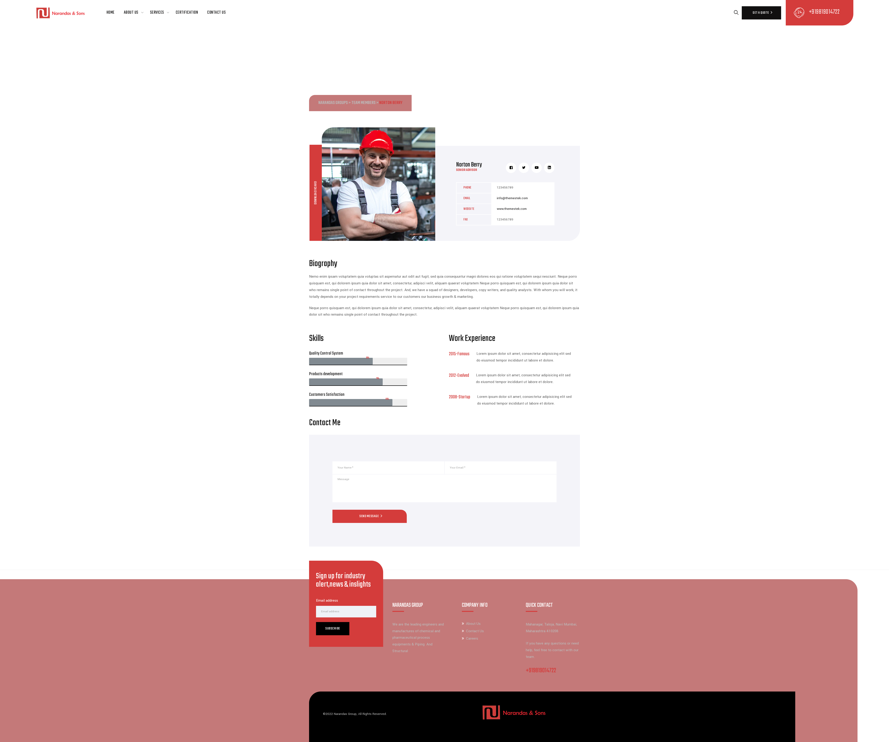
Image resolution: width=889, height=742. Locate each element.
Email (466, 198)
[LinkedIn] (549, 168)
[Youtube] (536, 168)
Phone (467, 187)
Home (110, 12)
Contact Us (216, 12)
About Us (131, 12)
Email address (327, 600)
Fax (465, 219)
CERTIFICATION (187, 12)
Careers (472, 638)
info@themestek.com (512, 198)
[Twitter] (524, 168)
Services (157, 12)
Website (468, 209)
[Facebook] (511, 168)
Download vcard (315, 192)
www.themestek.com (512, 209)
